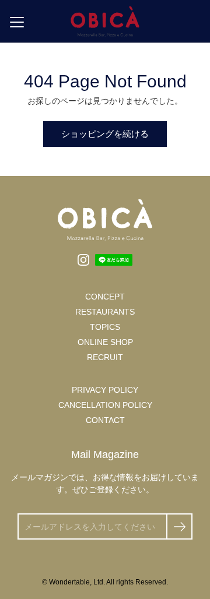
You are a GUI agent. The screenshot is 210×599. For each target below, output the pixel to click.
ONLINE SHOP (105, 342)
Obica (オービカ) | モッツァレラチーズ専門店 (105, 21)
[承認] (179, 526)
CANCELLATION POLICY (105, 405)
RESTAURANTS (105, 311)
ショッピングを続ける (105, 134)
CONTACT (105, 420)
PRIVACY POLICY (105, 389)
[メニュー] (17, 22)
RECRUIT (105, 357)
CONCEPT (105, 296)
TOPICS (105, 327)
